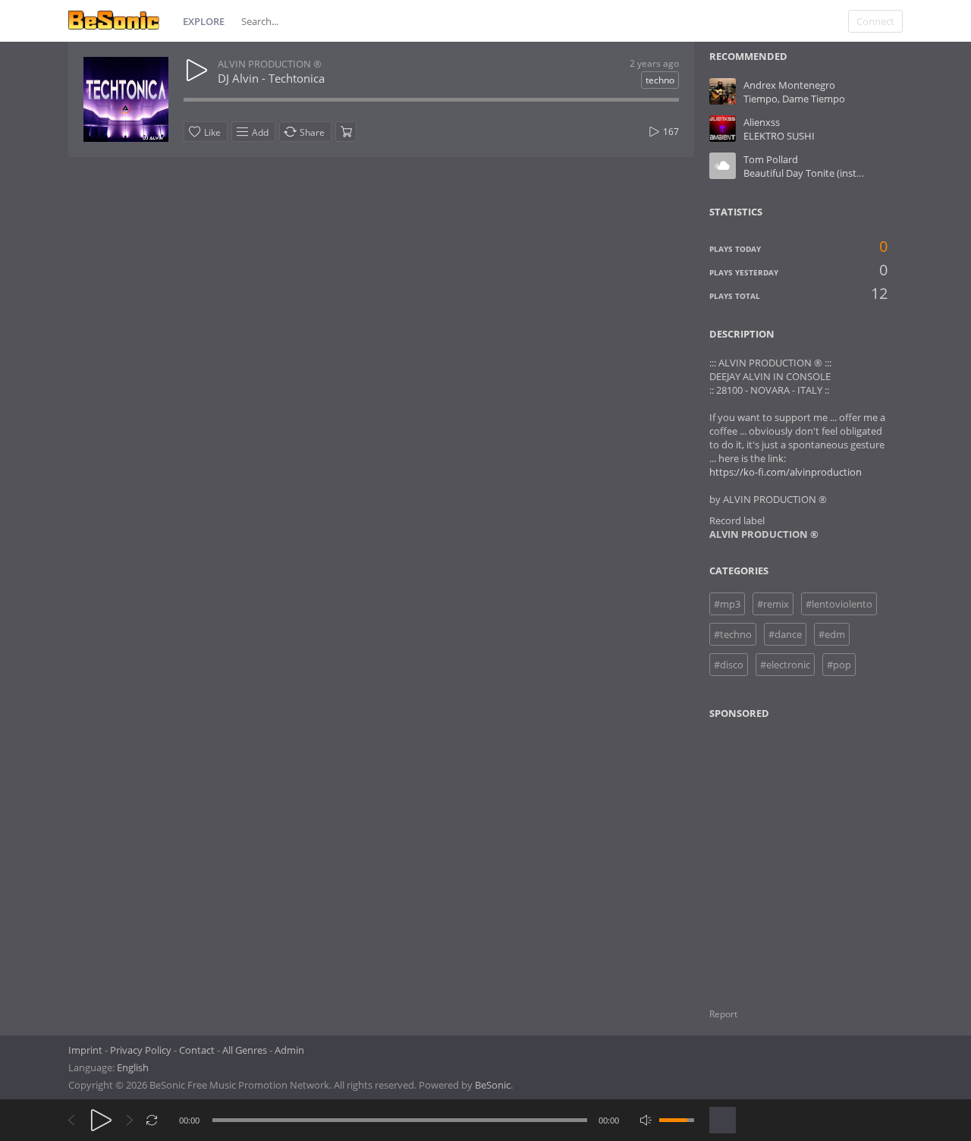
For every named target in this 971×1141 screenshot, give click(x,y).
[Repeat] (152, 1120)
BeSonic (493, 1085)
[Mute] (646, 1120)
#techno (733, 634)
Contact (197, 1050)
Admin (289, 1050)
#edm (832, 634)
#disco (728, 664)
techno (660, 80)
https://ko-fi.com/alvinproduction (785, 472)
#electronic (785, 664)
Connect (875, 21)
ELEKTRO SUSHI (779, 136)
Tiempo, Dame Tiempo (794, 98)
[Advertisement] (783, 854)
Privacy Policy (140, 1050)
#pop (839, 664)
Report (723, 1013)
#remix (773, 604)
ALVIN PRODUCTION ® (270, 64)
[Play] (101, 1120)
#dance (785, 634)
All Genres (244, 1050)
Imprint (85, 1050)
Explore (204, 21)
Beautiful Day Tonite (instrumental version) (840, 173)
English (133, 1067)
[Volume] (676, 1120)
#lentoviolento (839, 604)
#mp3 (727, 604)
